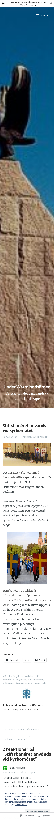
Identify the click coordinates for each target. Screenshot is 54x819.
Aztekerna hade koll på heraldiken (23, 729)
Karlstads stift (32, 676)
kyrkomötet (9, 679)
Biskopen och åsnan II (15, 739)
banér (12, 676)
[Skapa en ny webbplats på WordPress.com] (27, 3)
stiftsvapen (8, 682)
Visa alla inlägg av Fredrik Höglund (21, 709)
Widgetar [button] (44, 15)
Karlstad (26, 436)
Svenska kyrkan (23, 682)
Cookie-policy (21, 804)
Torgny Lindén (39, 682)
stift (30, 679)
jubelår (20, 676)
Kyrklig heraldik (40, 436)
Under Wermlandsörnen (27, 387)
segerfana (21, 679)
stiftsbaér (38, 679)
